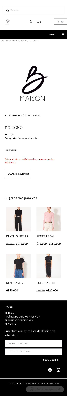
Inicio (4, 40)
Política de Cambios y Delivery (22, 316)
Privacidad (11, 324)
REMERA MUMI (15, 283)
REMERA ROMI (45, 236)
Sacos (24, 40)
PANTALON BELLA (17, 236)
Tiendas (9, 312)
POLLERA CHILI (45, 283)
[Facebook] (50, 370)
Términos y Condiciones (19, 320)
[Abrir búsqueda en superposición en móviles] (33, 10)
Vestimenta (13, 40)
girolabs (54, 383)
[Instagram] (58, 370)
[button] (62, 34)
